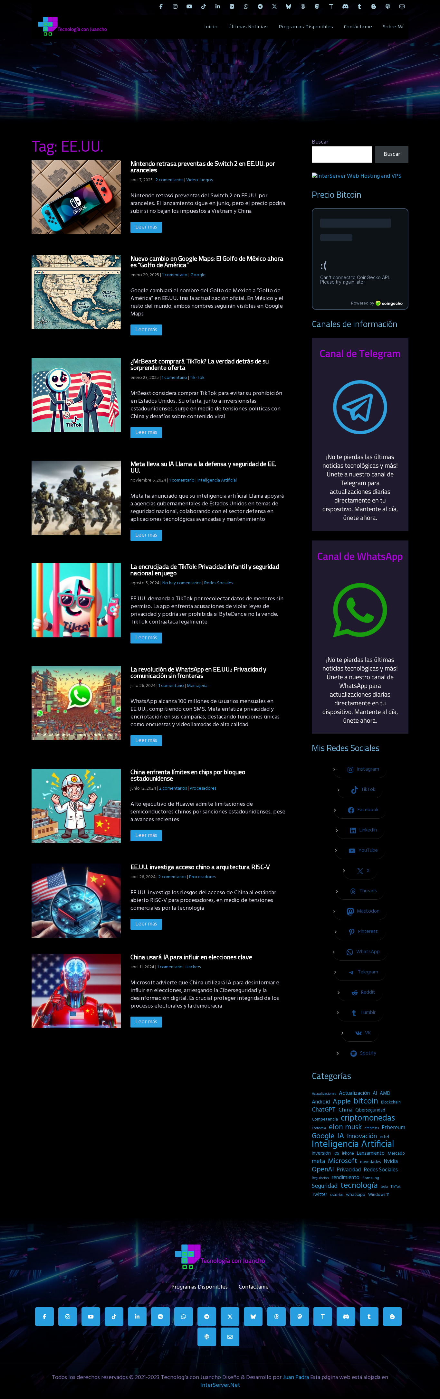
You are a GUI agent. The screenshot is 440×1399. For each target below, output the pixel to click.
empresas (372, 1128)
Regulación (320, 1178)
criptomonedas (368, 1118)
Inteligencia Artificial (217, 480)
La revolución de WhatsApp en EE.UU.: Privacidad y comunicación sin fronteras (198, 672)
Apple (342, 1102)
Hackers (193, 967)
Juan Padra (296, 1377)
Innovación (362, 1137)
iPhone (348, 1153)
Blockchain (391, 1102)
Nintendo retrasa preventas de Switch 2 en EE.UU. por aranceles (202, 166)
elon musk (345, 1127)
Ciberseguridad (370, 1110)
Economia (319, 1128)
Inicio (210, 27)
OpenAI (323, 1170)
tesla (384, 1187)
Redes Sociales (218, 583)
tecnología (359, 1186)
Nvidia (391, 1162)
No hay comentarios (181, 583)
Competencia (325, 1119)
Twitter (319, 1194)
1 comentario (174, 275)
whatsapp (355, 1194)
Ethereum (393, 1128)
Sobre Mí (393, 27)
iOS (336, 1154)
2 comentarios (169, 180)
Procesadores (203, 788)
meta (318, 1161)
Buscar (320, 142)
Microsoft (342, 1161)
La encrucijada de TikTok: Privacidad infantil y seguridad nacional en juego (204, 569)
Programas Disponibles (306, 27)
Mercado (396, 1153)
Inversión (321, 1153)
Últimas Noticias (248, 27)
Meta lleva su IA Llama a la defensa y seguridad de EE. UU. (203, 467)
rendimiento (345, 1178)
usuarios (336, 1195)
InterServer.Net (220, 1385)
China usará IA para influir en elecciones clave (191, 957)
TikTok (396, 1187)
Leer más (146, 227)
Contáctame (358, 27)
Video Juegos (199, 180)
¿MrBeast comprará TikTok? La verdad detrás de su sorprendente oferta (199, 364)
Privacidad (349, 1170)
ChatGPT (324, 1110)
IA (340, 1136)
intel (384, 1137)
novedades (370, 1162)
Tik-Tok (197, 377)
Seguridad (325, 1186)
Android (321, 1102)
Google (198, 275)
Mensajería (197, 686)
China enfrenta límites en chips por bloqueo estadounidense (187, 775)
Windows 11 (378, 1194)
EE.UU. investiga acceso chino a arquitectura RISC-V (200, 867)
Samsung (370, 1178)
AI (375, 1093)
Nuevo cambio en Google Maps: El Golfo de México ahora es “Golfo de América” (206, 261)
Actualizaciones (324, 1094)
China (345, 1110)
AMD (385, 1093)
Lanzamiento (371, 1153)
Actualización (354, 1093)
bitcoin (366, 1101)
